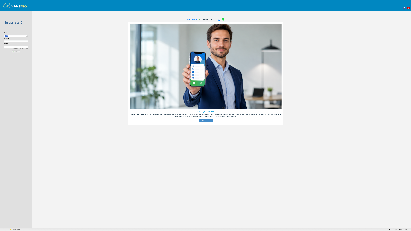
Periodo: (6, 33)
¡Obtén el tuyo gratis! (206, 120)
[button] (27, 36)
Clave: (6, 43)
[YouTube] (408, 8)
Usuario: (7, 38)
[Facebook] (404, 8)
